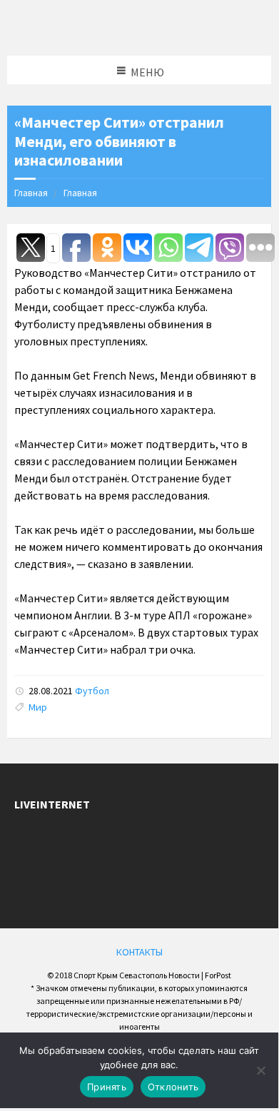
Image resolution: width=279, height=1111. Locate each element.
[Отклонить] (260, 1070)
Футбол (92, 690)
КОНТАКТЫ (139, 951)
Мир (38, 707)
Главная (31, 192)
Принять (106, 1086)
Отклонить (173, 1086)
